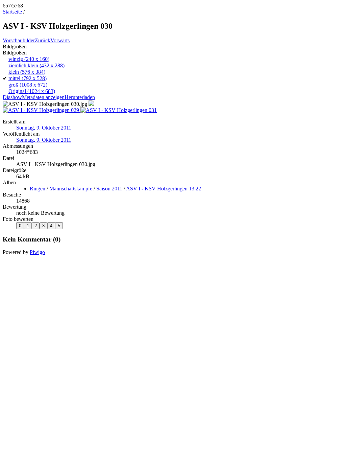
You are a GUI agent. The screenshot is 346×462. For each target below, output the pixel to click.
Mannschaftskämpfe (70, 188)
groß (27, 85)
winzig (28, 59)
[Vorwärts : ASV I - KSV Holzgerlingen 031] (118, 110)
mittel (27, 78)
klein (26, 72)
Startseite (12, 12)
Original (31, 91)
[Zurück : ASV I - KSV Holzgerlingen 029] (41, 110)
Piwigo (37, 252)
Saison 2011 (109, 188)
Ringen (37, 188)
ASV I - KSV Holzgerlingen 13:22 (163, 188)
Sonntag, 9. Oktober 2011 (43, 128)
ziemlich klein (36, 65)
